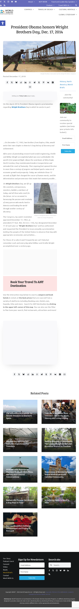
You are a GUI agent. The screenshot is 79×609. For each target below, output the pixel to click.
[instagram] (8, 1)
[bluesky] (12, 1)
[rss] (4, 5)
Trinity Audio (23, 96)
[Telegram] (34, 82)
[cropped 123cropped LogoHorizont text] (6, 10)
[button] (2, 23)
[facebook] (1, 1)
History (63, 81)
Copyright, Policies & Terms (54, 592)
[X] (12, 82)
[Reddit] (21, 82)
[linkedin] (1, 5)
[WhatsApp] (30, 82)
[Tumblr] (39, 82)
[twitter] (4, 1)
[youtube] (16, 1)
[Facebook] (7, 82)
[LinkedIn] (25, 82)
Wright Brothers (19, 107)
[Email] (30, 87)
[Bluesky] (16, 82)
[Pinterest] (43, 82)
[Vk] (48, 82)
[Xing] (53, 82)
